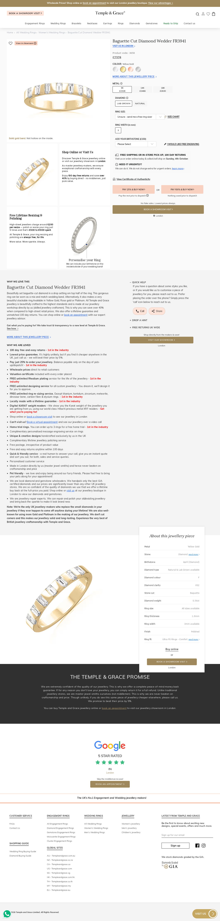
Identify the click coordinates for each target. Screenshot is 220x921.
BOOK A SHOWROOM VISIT (158, 209)
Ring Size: (120, 111)
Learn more (177, 168)
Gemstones (152, 23)
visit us (70, 490)
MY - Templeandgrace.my (59, 885)
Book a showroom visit (25, 13)
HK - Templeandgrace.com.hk (61, 877)
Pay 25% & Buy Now (133, 189)
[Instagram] (203, 846)
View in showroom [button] (25, 43)
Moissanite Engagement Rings (61, 836)
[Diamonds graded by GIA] (170, 865)
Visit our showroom (160, 340)
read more (193, 554)
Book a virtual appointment (42, 422)
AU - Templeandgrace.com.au (61, 855)
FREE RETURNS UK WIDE (146, 327)
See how (12, 328)
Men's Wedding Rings (94, 832)
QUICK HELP (139, 282)
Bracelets (76, 23)
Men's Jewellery (129, 828)
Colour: (123, 64)
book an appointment (94, 3)
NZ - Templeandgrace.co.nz (60, 860)
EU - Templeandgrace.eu (58, 890)
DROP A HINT (139, 320)
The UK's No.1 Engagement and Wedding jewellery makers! (111, 797)
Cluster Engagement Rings (59, 841)
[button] (121, 83)
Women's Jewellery (131, 823)
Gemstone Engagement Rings (61, 832)
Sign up (175, 845)
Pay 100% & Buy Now (182, 189)
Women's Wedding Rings (96, 828)
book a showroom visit (39, 416)
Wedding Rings (58, 23)
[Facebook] (197, 846)
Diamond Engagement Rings (60, 828)
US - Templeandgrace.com (59, 868)
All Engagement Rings (57, 823)
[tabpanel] (58, 90)
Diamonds (134, 23)
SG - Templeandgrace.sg (58, 873)
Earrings (107, 23)
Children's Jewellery (131, 832)
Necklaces (92, 23)
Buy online (172, 649)
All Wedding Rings (93, 823)
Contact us (189, 23)
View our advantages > (160, 3)
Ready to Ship (170, 23)
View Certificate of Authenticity (133, 179)
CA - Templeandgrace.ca (58, 864)
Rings (121, 23)
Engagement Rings (35, 23)
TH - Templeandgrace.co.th (60, 881)
